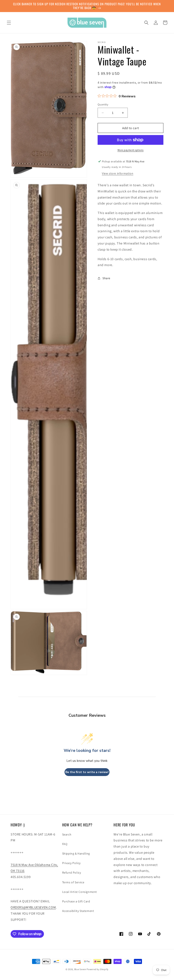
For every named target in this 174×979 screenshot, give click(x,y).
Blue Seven (80, 969)
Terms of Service (73, 882)
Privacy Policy (71, 863)
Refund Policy (71, 872)
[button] (9, 22)
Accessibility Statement (78, 911)
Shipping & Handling (76, 853)
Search (67, 834)
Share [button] (106, 278)
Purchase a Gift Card (76, 901)
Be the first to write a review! (87, 772)
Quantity (103, 104)
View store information (117, 173)
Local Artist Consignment (79, 892)
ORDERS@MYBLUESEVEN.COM (33, 907)
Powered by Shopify (97, 969)
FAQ (64, 844)
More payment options (131, 150)
